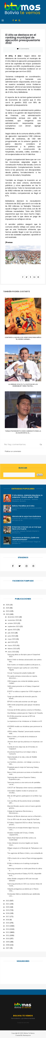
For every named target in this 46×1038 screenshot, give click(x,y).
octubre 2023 (12, 623)
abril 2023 (11, 642)
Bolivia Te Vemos (29, 1033)
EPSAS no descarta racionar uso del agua (22, 701)
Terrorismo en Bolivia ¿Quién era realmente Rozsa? (25, 538)
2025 (8, 608)
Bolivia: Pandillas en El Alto (23, 506)
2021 (8, 904)
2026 (8, 605)
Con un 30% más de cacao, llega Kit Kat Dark (23, 819)
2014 (8, 926)
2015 (8, 923)
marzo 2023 (12, 645)
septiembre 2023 (14, 626)
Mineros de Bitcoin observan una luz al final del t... (24, 816)
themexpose (27, 1035)
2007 (8, 948)
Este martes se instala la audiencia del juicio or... (24, 665)
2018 (8, 913)
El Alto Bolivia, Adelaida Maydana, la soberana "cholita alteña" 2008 (27, 496)
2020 (8, 907)
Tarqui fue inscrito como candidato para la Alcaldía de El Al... (23, 432)
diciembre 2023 (13, 617)
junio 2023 (11, 636)
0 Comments (24, 49)
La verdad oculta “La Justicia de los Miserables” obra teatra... (23, 385)
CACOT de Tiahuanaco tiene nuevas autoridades (24, 788)
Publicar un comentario (13, 451)
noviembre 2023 (13, 620)
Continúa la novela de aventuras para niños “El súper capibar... (23, 338)
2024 (8, 611)
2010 (8, 938)
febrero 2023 (12, 648)
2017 (8, 916)
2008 (8, 945)
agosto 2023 (12, 629)
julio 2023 (11, 633)
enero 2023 (12, 652)
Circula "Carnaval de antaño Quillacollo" (21, 673)
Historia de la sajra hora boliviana (26, 516)
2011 (7, 935)
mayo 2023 (12, 639)
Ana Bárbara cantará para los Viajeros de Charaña (25, 713)
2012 (8, 932)
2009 (8, 942)
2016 (8, 920)
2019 (8, 910)
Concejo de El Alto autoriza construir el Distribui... (24, 710)
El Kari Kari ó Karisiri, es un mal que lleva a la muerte (26, 528)
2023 (8, 614)
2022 (8, 901)
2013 (8, 929)
